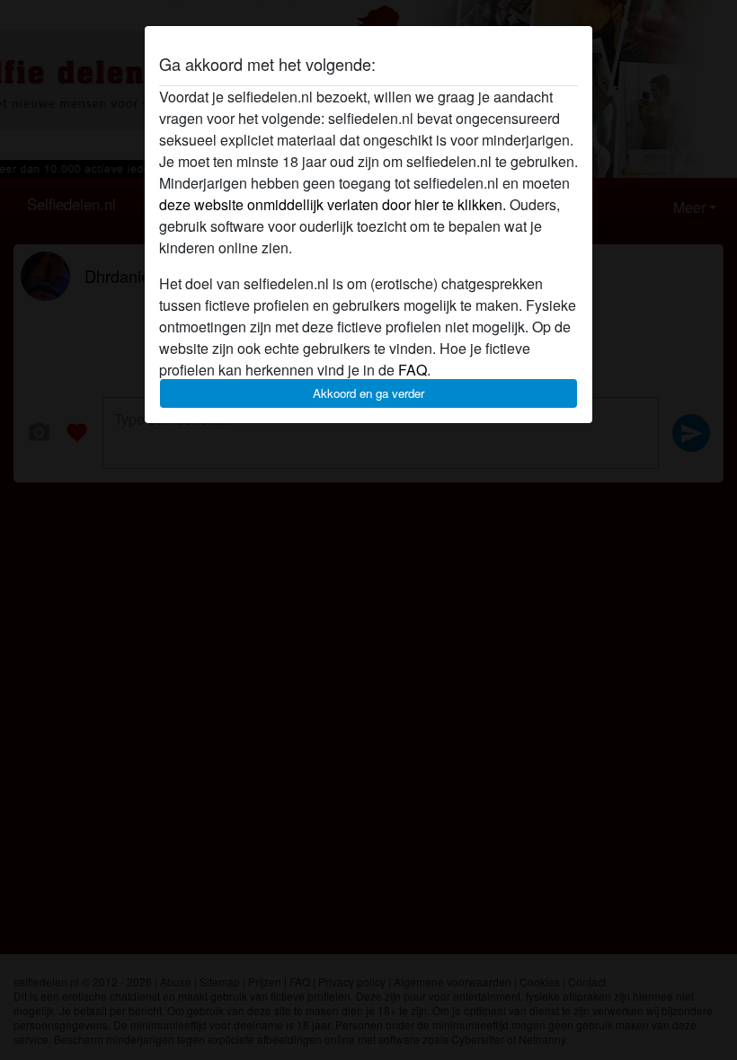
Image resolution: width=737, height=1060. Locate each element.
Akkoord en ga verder (368, 393)
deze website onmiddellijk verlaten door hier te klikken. (332, 204)
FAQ (412, 369)
